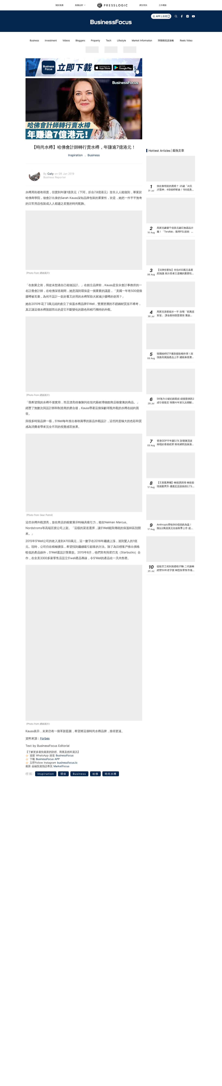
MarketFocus (61, 766)
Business (34, 40)
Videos (66, 40)
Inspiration (76, 155)
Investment (51, 40)
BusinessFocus (64, 755)
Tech (108, 40)
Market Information (142, 40)
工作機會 (163, 5)
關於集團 (59, 5)
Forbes (45, 738)
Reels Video (186, 40)
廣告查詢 (143, 5)
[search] (176, 16)
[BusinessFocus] (111, 22)
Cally (51, 173)
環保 (63, 773)
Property (95, 40)
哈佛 (95, 773)
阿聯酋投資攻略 (166, 40)
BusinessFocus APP (48, 759)
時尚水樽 (111, 773)
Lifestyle (121, 40)
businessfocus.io (67, 762)
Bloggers (80, 40)
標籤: (30, 773)
